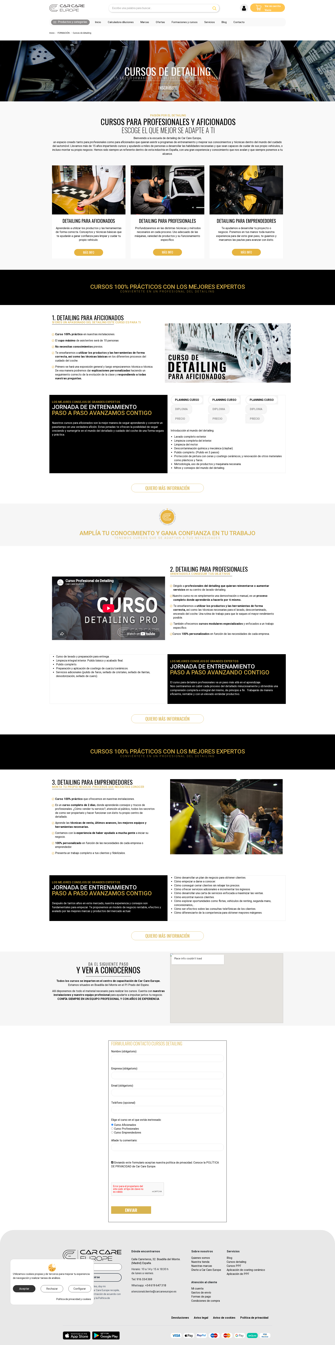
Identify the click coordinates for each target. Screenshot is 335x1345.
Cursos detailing (236, 1262)
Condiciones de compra (205, 1300)
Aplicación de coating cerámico (246, 1270)
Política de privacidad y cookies (73, 1299)
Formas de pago (201, 1296)
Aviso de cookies (224, 1317)
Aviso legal (201, 1317)
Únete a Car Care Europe (206, 1270)
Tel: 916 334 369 (141, 1279)
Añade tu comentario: (124, 1140)
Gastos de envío (201, 1292)
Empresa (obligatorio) (124, 1068)
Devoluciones (180, 1317)
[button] (70, 22)
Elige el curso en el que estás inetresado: (136, 1120)
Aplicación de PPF (238, 1274)
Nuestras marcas (201, 1266)
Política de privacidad (254, 1317)
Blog (229, 1257)
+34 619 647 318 (155, 1285)
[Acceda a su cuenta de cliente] (244, 8)
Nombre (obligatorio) (123, 1051)
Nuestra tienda (200, 1262)
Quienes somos (200, 1257)
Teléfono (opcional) (123, 1102)
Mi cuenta (197, 1288)
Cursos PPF (234, 1266)
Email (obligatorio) (122, 1085)
